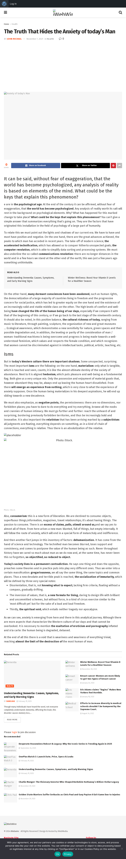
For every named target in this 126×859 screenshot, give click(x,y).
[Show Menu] (5, 12)
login (14, 732)
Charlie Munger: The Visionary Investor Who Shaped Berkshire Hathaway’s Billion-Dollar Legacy (69, 782)
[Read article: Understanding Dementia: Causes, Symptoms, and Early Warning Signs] (32, 675)
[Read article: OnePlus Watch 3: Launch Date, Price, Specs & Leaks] (10, 760)
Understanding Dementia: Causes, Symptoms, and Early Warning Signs (56, 769)
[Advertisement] (63, 66)
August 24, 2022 (88, 713)
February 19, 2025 (25, 701)
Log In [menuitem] (13, 3)
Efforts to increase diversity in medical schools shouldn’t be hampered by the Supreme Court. (100, 706)
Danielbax (10, 701)
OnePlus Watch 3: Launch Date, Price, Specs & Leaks (46, 756)
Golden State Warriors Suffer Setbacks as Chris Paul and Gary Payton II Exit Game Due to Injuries (69, 794)
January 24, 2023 (88, 683)
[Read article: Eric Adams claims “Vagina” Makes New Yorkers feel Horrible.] (72, 693)
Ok (57, 854)
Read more (14, 719)
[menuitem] (4, 4)
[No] (122, 848)
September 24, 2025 (28, 748)
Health (15, 24)
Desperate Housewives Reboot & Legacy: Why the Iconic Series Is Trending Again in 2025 (65, 744)
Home (6, 24)
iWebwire (15, 831)
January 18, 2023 (88, 697)
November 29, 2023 (27, 786)
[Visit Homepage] (63, 12)
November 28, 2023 (89, 669)
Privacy (68, 854)
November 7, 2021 (34, 39)
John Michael (14, 39)
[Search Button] (120, 12)
